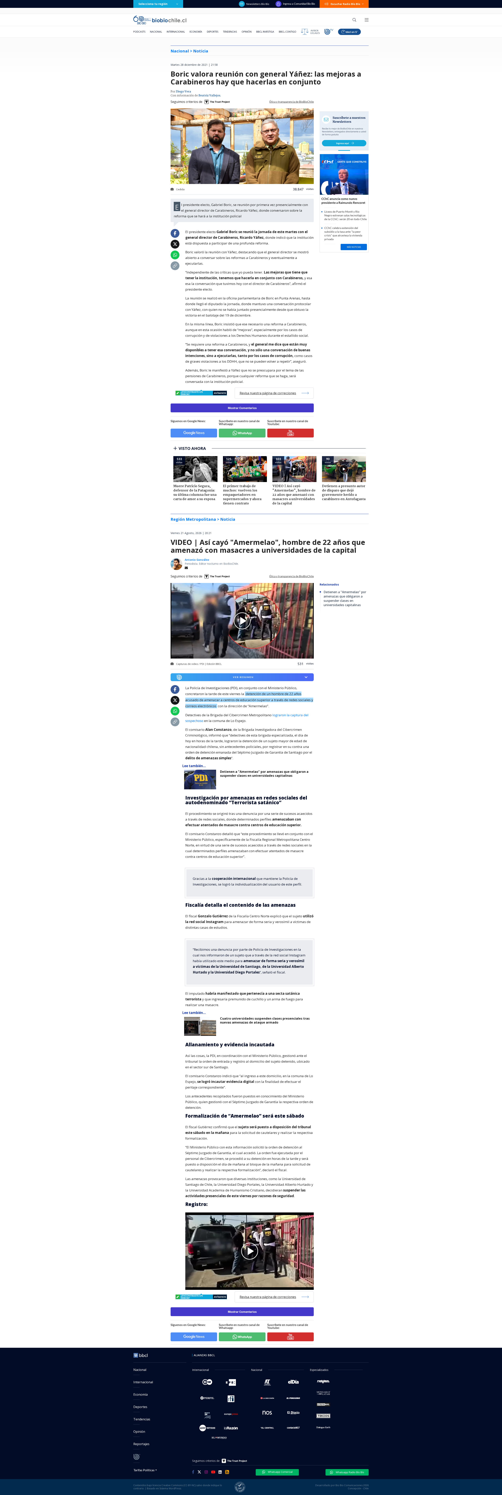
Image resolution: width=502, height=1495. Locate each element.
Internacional (176, 31)
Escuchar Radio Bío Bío (345, 4)
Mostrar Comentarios (242, 408)
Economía (196, 31)
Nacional (156, 31)
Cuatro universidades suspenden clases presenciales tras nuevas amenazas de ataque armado (265, 1020)
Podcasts (139, 31)
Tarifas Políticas (144, 1470)
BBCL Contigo (287, 31)
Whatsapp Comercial (280, 1472)
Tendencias (230, 31)
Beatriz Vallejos (209, 95)
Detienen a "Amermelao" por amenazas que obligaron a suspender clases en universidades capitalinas (264, 774)
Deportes (212, 31)
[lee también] (201, 779)
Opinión (247, 31)
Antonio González (197, 560)
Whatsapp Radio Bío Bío (349, 1472)
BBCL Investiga (265, 31)
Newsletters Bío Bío (257, 4)
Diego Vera (183, 91)
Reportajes (141, 1444)
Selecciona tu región (152, 4)
